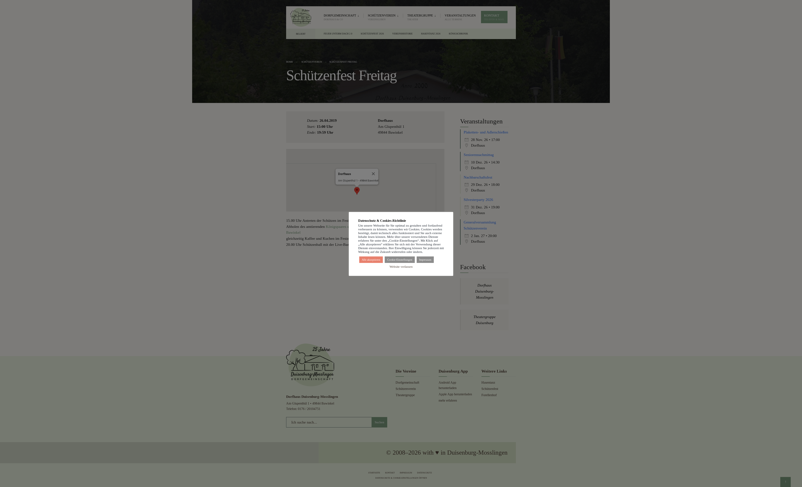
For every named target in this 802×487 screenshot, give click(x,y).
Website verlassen (401, 266)
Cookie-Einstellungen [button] (399, 259)
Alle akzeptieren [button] (371, 259)
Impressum (425, 259)
